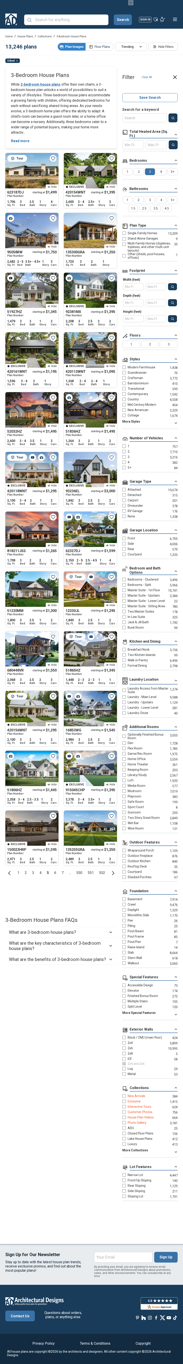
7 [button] (63, 873)
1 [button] (18, 873)
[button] (9, 873)
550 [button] (79, 873)
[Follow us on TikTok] (175, 1318)
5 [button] (48, 873)
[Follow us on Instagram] (150, 1318)
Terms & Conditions (95, 1343)
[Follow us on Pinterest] (137, 1318)
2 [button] (26, 873)
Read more (20, 141)
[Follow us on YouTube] (168, 1318)
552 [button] (102, 873)
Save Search (150, 98)
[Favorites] (155, 19)
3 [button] (33, 873)
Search (123, 20)
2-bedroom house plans (40, 84)
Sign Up (166, 1257)
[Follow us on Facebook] (156, 1318)
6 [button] (55, 873)
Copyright (143, 1343)
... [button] (70, 873)
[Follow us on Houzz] (143, 1318)
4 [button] (41, 873)
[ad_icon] (11, 19)
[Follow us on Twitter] (162, 1318)
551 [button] (91, 873)
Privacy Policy (43, 1343)
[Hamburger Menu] (175, 19)
